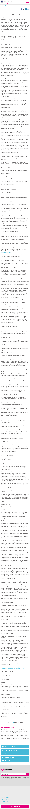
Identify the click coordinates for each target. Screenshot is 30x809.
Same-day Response (10, 757)
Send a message (14, 806)
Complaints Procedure (6, 801)
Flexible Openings (9, 760)
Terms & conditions (6, 797)
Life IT (25, 250)
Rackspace (3, 252)
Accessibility (3, 795)
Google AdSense (9, 668)
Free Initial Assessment (11, 750)
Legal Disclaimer (6, 799)
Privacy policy (6, 791)
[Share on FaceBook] (21, 9)
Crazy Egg (17, 668)
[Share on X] (24, 9)
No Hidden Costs (9, 753)
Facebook (22, 668)
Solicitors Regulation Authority (20, 778)
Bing (14, 668)
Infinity (9, 252)
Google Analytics (20, 667)
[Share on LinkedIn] (26, 9)
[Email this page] (28, 9)
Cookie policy (6, 793)
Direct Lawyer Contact (10, 746)
